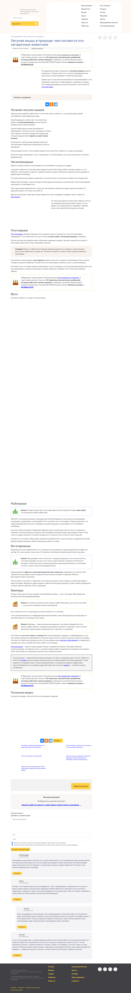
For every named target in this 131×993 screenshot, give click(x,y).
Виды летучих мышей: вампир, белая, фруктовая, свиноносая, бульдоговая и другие (33, 768)
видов (23, 660)
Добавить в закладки (37, 48)
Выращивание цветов (109, 22)
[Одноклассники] (51, 104)
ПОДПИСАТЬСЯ (27, 64)
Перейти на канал (81, 786)
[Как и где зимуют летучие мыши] (15, 758)
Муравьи (103, 16)
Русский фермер (17, 36)
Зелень (51, 967)
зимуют (67, 665)
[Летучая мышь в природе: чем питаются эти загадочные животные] (60, 748)
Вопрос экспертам (33, 987)
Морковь (85, 26)
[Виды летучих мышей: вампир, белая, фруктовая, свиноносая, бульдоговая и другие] (15, 769)
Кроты (102, 19)
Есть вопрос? (105, 5)
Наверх (57, 741)
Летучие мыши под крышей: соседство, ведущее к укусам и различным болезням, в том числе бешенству (78, 757)
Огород (103, 9)
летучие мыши (47, 87)
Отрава (75, 974)
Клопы (102, 12)
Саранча (75, 981)
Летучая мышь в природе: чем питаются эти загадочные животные (78, 746)
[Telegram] (56, 104)
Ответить (17, 873)
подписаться (59, 845)
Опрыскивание (78, 977)
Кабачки (84, 19)
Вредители (17, 24)
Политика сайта (17, 990)
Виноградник (86, 5)
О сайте (13, 987)
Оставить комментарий (20, 849)
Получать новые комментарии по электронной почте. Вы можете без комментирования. (46, 845)
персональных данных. (59, 843)
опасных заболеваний (69, 640)
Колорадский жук (79, 967)
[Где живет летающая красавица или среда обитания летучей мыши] (15, 747)
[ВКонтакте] (47, 104)
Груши (83, 16)
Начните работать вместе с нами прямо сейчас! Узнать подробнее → (51, 805)
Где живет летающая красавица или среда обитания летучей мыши (32, 746)
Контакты (21, 987)
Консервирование (107, 26)
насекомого (15, 197)
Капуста (84, 22)
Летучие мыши (17, 234)
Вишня (84, 12)
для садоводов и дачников (68, 55)
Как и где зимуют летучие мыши (31, 756)
